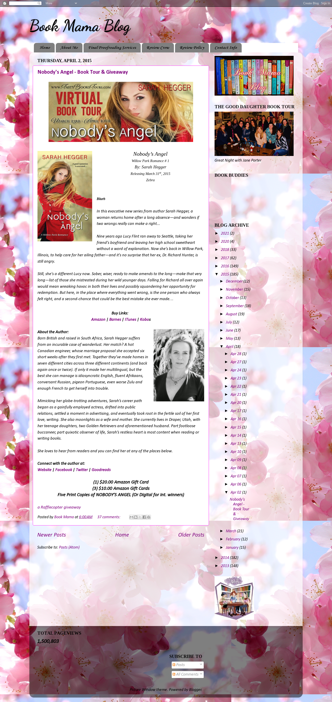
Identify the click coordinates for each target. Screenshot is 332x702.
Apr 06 (236, 484)
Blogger (195, 690)
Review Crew (157, 47)
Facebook (63, 470)
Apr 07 (236, 476)
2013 (225, 566)
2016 (225, 266)
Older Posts (191, 535)
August (232, 314)
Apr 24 (236, 370)
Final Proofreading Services (112, 47)
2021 (225, 233)
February (233, 539)
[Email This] (131, 517)
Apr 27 (236, 362)
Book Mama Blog (79, 25)
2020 (225, 242)
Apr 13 (236, 444)
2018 (225, 250)
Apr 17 (236, 411)
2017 (225, 258)
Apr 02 (236, 492)
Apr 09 (236, 460)
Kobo (144, 320)
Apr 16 (236, 419)
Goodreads (101, 470)
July (229, 322)
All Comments (187, 674)
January (232, 548)
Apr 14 (236, 435)
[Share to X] (140, 517)
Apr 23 (236, 378)
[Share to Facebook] (144, 517)
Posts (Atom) (69, 547)
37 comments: (109, 517)
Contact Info (226, 47)
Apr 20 (236, 403)
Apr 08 (236, 468)
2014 (225, 558)
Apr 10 (236, 452)
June (230, 330)
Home (45, 47)
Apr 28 (236, 354)
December (234, 281)
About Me (69, 47)
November (235, 289)
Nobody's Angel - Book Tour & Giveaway (82, 72)
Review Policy (192, 47)
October (233, 298)
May (230, 339)
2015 (225, 274)
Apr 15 (236, 427)
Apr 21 (236, 395)
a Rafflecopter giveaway (59, 507)
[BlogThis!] (135, 517)
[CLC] (234, 619)
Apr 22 (236, 386)
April (230, 347)
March (231, 531)
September (235, 306)
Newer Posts (51, 535)
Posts (180, 665)
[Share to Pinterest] (148, 517)
